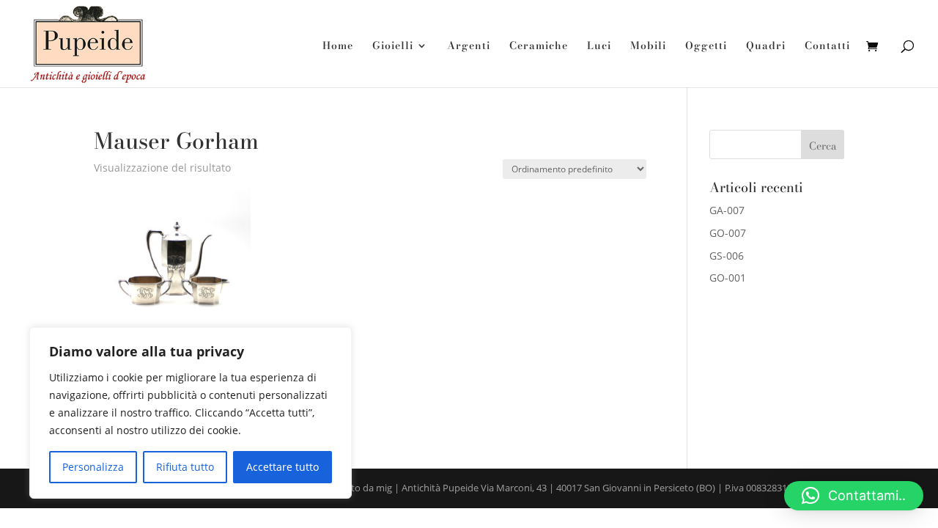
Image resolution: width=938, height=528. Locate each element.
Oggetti (706, 47)
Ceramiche (538, 47)
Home (337, 47)
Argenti (468, 47)
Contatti (827, 47)
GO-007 (727, 233)
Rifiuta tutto (185, 467)
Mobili (648, 47)
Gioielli (392, 47)
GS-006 (726, 256)
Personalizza (93, 467)
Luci (599, 47)
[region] (190, 413)
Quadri (766, 47)
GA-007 (727, 210)
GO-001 (727, 278)
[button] (853, 495)
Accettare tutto (282, 467)
